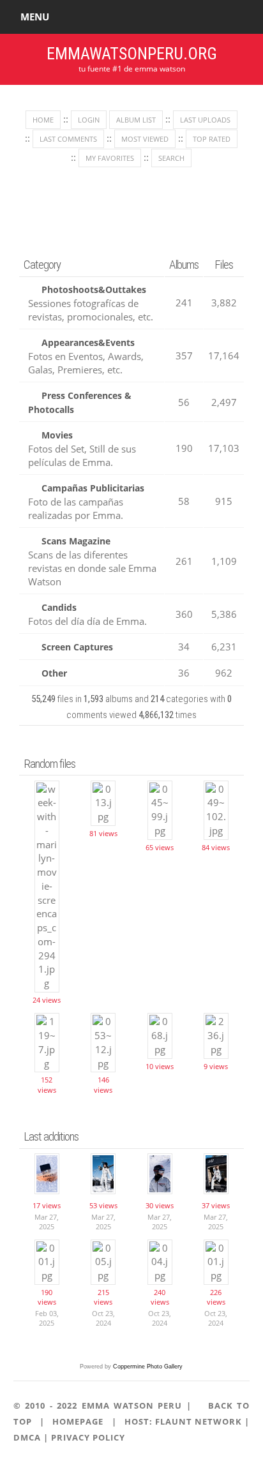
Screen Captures (77, 647)
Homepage (77, 1421)
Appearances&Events (88, 342)
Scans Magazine (75, 541)
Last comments (68, 139)
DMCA (27, 1437)
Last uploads (205, 119)
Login (89, 119)
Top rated (211, 139)
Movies (57, 435)
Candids (59, 607)
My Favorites (110, 158)
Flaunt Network (198, 1421)
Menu (34, 16)
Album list (136, 119)
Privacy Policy (88, 1437)
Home (43, 119)
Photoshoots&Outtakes (93, 289)
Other (54, 673)
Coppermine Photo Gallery (148, 1366)
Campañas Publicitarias (92, 488)
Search (171, 158)
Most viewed (145, 139)
